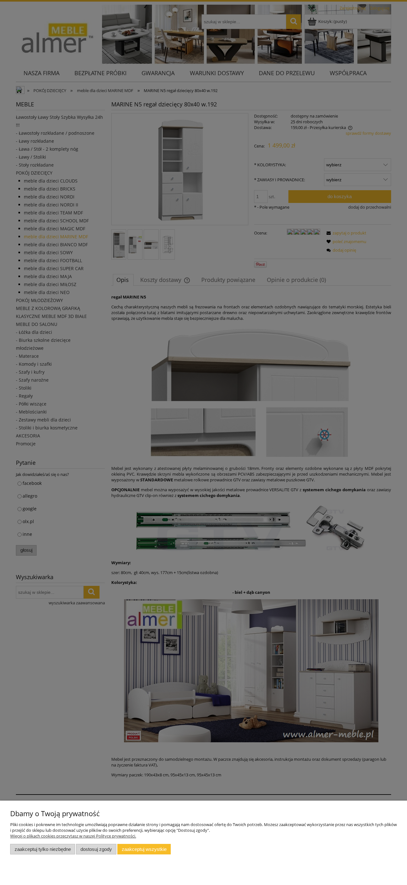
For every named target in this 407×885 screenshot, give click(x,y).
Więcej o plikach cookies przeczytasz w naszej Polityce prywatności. (73, 836)
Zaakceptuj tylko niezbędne (43, 849)
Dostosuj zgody (96, 849)
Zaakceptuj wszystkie (144, 849)
